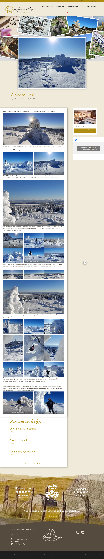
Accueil (42, 6)
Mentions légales (43, 553)
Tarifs (83, 6)
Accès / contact (92, 6)
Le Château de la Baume (23, 428)
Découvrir (49, 6)
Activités (20, 99)
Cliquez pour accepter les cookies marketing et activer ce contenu (88, 148)
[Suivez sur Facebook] (77, 532)
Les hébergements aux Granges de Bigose (85, 131)
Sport (31, 99)
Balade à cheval (18, 440)
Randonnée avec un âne (22, 451)
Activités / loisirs (73, 6)
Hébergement (60, 6)
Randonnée (26, 99)
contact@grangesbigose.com (21, 544)
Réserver (54, 516)
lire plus (12, 431)
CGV (64, 553)
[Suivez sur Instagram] (83, 532)
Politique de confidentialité (55, 553)
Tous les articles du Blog (33, 464)
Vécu (34, 99)
